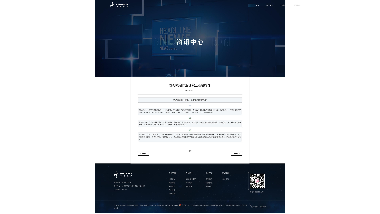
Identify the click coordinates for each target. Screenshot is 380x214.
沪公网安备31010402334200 (191, 205)
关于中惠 (269, 5)
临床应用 (189, 186)
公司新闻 (209, 179)
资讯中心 (297, 5)
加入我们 (225, 179)
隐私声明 (263, 207)
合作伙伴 (172, 190)
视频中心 (209, 186)
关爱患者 (209, 183)
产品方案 (189, 183)
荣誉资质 (172, 186)
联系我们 (311, 5)
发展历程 (172, 183)
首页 (257, 5)
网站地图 (254, 207)
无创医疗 (283, 5)
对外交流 (172, 193)
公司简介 (172, 179)
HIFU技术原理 (191, 179)
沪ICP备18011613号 (171, 205)
